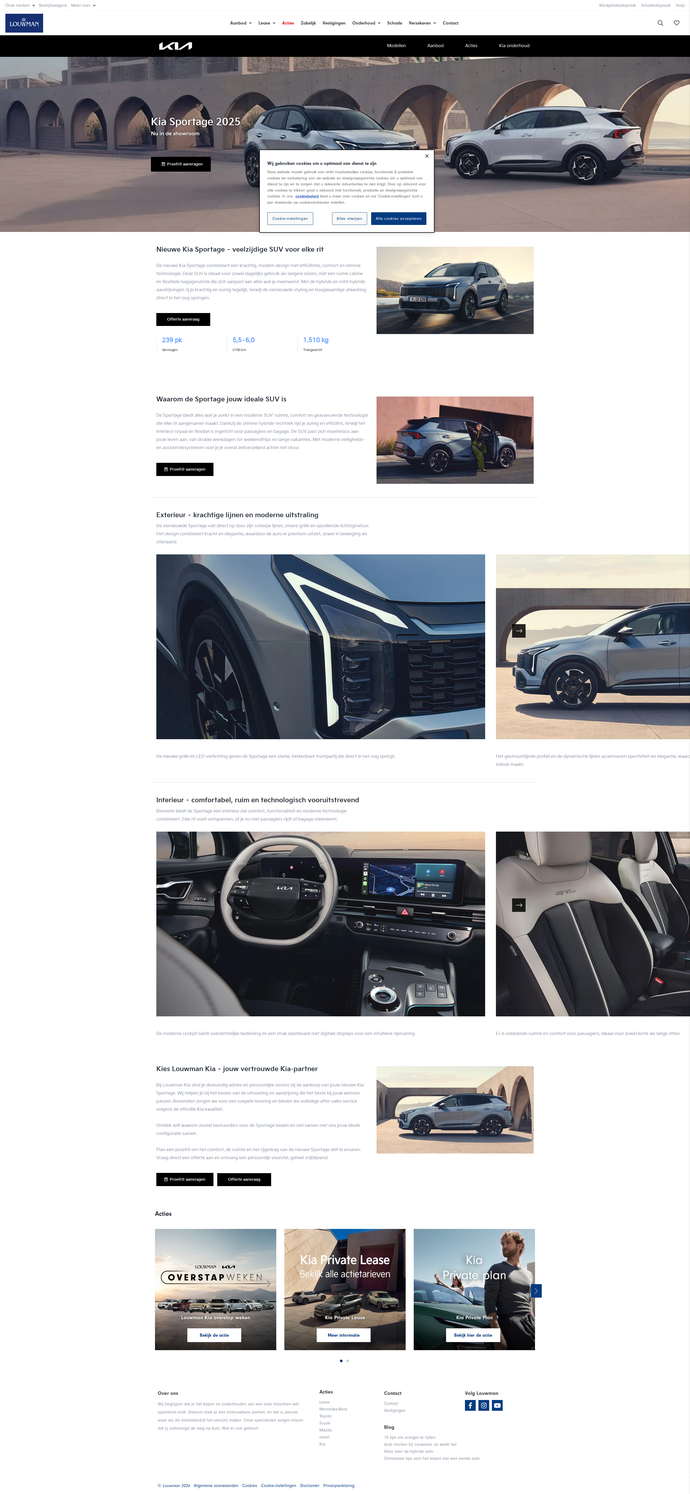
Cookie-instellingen (290, 218)
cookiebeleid (307, 196)
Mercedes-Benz (333, 1409)
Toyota (325, 1416)
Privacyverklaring (338, 1485)
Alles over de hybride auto (408, 1451)
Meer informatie (344, 1335)
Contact (450, 23)
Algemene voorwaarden (216, 1485)
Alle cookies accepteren (399, 218)
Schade (394, 23)
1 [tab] (341, 1361)
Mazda (325, 1430)
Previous (153, 1291)
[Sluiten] (427, 156)
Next (536, 1291)
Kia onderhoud (514, 45)
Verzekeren (420, 23)
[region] (346, 191)
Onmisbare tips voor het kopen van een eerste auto (432, 1458)
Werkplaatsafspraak (617, 5)
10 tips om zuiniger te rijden (410, 1437)
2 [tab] (347, 1361)
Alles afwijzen (350, 218)
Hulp (680, 5)
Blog (389, 1427)
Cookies (249, 1485)
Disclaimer (309, 1485)
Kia (322, 1444)
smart (324, 1437)
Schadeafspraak (656, 5)
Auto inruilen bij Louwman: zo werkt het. (420, 1444)
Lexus (324, 1402)
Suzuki (324, 1423)
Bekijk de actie (214, 1335)
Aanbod (238, 23)
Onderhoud (363, 23)
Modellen (396, 45)
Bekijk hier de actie (473, 1335)
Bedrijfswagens (53, 5)
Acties (288, 23)
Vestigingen (334, 23)
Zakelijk (308, 23)
